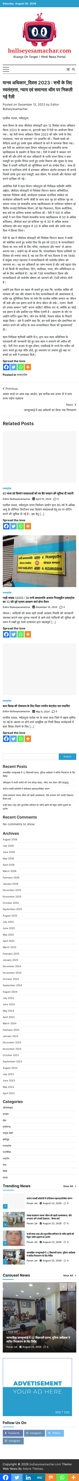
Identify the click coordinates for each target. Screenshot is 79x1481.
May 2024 (8, 1010)
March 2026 (9, 871)
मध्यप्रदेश (22, 375)
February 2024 (11, 1029)
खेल (4, 1120)
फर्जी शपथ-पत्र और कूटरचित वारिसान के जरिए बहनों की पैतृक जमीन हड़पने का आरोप (50, 1235)
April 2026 (9, 864)
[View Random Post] (68, 69)
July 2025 (8, 922)
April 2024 (9, 1017)
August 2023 (10, 1068)
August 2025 (10, 915)
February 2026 (11, 877)
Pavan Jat (32, 1203)
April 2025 (9, 941)
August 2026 (10, 839)
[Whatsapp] (20, 367)
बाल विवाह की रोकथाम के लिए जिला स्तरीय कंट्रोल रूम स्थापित (36, 706)
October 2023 (11, 1055)
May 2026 (8, 858)
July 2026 (8, 845)
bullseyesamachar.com (39, 50)
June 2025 (9, 928)
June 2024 (9, 1004)
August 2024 (10, 991)
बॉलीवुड (6, 1139)
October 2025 (11, 903)
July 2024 (8, 998)
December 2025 (12, 890)
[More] (28, 367)
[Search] (73, 69)
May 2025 (8, 934)
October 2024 (11, 979)
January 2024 (10, 1036)
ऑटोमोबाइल (8, 1107)
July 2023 (8, 1074)
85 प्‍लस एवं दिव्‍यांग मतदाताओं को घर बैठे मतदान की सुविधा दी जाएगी (38, 493)
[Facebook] (6, 367)
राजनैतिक (7, 1152)
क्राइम (6, 1114)
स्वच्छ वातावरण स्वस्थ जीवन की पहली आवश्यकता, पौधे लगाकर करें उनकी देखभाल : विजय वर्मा (49, 1217)
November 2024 (12, 972)
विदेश (5, 1171)
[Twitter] (13, 367)
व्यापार (5, 1177)
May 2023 (8, 1087)
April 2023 (9, 1093)
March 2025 (9, 947)
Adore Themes (33, 1468)
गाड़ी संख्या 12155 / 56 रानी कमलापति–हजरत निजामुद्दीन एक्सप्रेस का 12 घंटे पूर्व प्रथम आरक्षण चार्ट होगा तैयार (38, 600)
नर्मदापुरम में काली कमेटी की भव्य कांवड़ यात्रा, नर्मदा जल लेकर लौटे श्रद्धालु (36, 782)
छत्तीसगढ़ (7, 1126)
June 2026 (9, 852)
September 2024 (12, 985)
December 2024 (12, 966)
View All (68, 1186)
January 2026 (10, 883)
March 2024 (9, 1023)
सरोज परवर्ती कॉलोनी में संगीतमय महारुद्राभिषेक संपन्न (26, 788)
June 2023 (9, 1080)
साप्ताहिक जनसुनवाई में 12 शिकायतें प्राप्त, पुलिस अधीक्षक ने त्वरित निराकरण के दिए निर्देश (51, 1254)
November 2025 (12, 896)
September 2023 (12, 1061)
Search (67, 756)
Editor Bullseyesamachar (16, 499)
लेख (4, 1164)
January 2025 (10, 960)
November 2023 (12, 1049)
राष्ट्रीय (6, 1158)
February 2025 (11, 953)
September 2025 (12, 909)
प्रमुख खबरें (8, 1133)
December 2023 (12, 1042)
